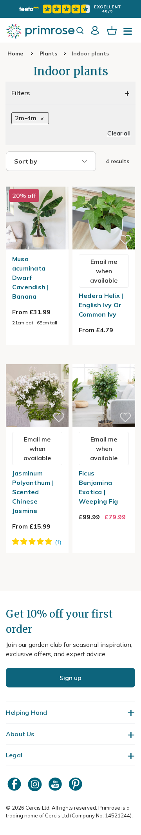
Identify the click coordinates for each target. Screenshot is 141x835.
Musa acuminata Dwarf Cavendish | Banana (30, 277)
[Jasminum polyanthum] (37, 359)
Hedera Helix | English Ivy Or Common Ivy (101, 305)
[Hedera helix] (103, 182)
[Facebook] (15, 784)
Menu (129, 33)
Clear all (118, 133)
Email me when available (104, 271)
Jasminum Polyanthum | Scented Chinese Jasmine (33, 492)
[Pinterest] (76, 784)
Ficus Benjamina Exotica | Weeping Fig (98, 487)
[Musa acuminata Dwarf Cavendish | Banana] (37, 182)
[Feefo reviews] (70, 9)
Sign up (70, 678)
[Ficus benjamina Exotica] (103, 359)
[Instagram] (35, 784)
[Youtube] (56, 784)
